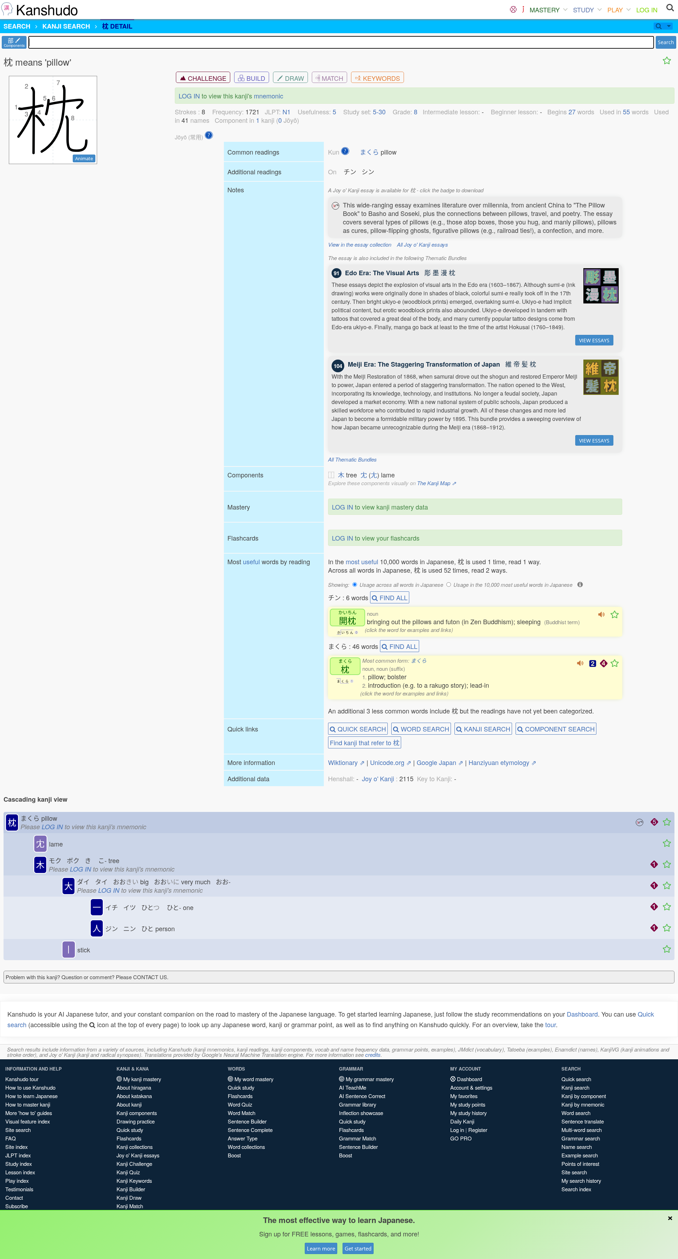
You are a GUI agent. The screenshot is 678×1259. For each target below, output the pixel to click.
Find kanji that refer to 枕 (364, 742)
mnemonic (268, 95)
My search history (581, 1180)
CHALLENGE (206, 78)
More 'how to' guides (28, 1112)
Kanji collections (135, 1146)
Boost (234, 1155)
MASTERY (545, 9)
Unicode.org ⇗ (390, 762)
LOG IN (647, 9)
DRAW (293, 78)
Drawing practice (136, 1121)
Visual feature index (27, 1121)
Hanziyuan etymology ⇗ (502, 762)
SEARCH (17, 26)
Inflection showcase (361, 1112)
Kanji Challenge (134, 1163)
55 (626, 111)
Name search (576, 1146)
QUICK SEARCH (361, 728)
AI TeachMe (352, 1087)
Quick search (576, 1079)
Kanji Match (130, 1206)
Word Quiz (240, 1104)
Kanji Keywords (134, 1180)
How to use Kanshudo (30, 1087)
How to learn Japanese (31, 1096)
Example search (579, 1155)
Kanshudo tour (21, 1079)
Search (666, 42)
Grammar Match (357, 1138)
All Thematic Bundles (352, 459)
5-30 (379, 111)
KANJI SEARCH (486, 728)
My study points (467, 1104)
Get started (358, 1248)
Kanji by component (583, 1096)
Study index (18, 1163)
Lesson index (20, 1172)
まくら (369, 151)
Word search (575, 1112)
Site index (16, 1146)
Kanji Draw (129, 1197)
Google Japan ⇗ (440, 762)
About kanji (129, 1104)
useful (251, 561)
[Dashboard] (513, 9)
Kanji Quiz (128, 1172)
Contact (14, 1197)
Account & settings (471, 1087)
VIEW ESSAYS (594, 340)
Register (477, 1129)
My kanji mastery (141, 1079)
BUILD (255, 78)
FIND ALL (393, 597)
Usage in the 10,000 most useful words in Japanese (512, 584)
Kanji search (575, 1087)
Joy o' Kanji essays (138, 1155)
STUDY (583, 9)
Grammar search (580, 1138)
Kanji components (137, 1112)
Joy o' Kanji (378, 778)
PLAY (615, 9)
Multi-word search (581, 1129)
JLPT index (18, 1155)
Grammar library (357, 1104)
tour (550, 1024)
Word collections (246, 1146)
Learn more (321, 1248)
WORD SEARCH (424, 728)
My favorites (463, 1096)
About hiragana (134, 1087)
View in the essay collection (359, 244)
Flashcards (129, 1138)
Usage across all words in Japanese (401, 584)
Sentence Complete (250, 1129)
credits (373, 1054)
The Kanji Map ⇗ (436, 483)
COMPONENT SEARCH (559, 728)
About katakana (134, 1096)
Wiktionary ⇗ (346, 762)
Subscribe (16, 1206)
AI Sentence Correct (362, 1096)
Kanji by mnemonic (582, 1104)
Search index (576, 1189)
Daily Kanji (462, 1121)
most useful (362, 561)
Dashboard (582, 1013)
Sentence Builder (247, 1121)
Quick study (130, 1129)
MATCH (331, 78)
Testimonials (19, 1189)
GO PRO (461, 1138)
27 (572, 111)
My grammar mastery (369, 1079)
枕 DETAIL (117, 26)
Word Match (241, 1112)
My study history (468, 1112)
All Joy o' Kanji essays (422, 244)
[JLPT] (523, 9)
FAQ (10, 1138)
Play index (17, 1180)
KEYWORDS (380, 78)
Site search (18, 1129)
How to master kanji (27, 1104)
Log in (457, 1129)
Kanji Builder (131, 1189)
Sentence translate (582, 1121)
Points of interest (580, 1163)
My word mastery (253, 1079)
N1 (286, 111)
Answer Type (242, 1138)
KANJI (66, 26)
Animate (84, 158)
